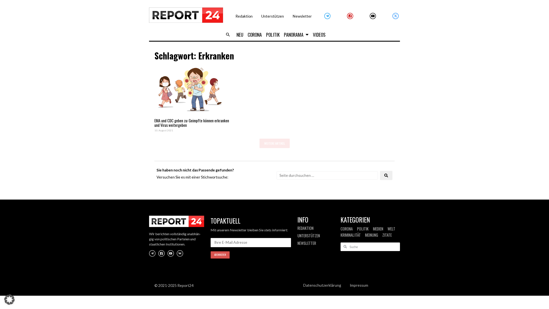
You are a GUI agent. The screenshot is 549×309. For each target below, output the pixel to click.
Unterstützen (272, 16)
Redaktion (244, 16)
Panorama (293, 34)
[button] (228, 34)
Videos (319, 34)
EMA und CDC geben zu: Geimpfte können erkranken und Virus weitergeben (191, 123)
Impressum (359, 285)
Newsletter (302, 16)
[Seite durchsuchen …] (327, 175)
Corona (255, 34)
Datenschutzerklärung (322, 285)
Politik (273, 34)
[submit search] (386, 175)
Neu (240, 34)
